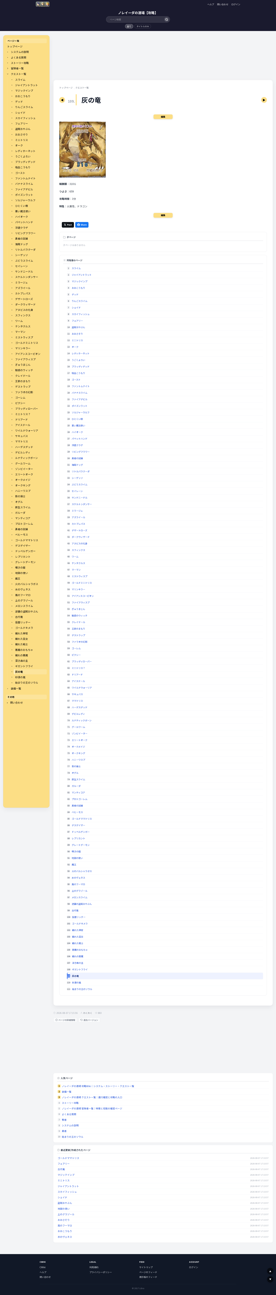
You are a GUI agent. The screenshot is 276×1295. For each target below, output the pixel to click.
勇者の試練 (21, 238)
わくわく (87, 1012)
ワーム (19, 321)
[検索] (166, 19)
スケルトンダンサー (26, 277)
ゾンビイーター (24, 469)
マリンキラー (23, 348)
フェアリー (21, 123)
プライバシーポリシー (100, 1272)
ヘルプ (210, 4)
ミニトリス (21, 140)
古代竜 (19, 617)
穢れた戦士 (21, 644)
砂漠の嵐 (20, 677)
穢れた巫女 (21, 639)
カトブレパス (23, 293)
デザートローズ (24, 299)
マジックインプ (24, 90)
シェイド (20, 112)
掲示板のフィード (148, 1277)
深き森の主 (21, 661)
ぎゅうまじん (23, 365)
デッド (19, 101)
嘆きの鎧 (20, 567)
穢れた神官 (21, 633)
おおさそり (21, 134)
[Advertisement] (26, 757)
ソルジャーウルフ (25, 200)
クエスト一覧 (18, 74)
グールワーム (23, 463)
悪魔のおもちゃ (24, 650)
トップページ (15, 46)
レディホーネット (25, 151)
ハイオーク (21, 216)
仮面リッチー (23, 622)
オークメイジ (22, 480)
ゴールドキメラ (24, 628)
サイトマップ (146, 1267)
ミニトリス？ (23, 414)
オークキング (23, 485)
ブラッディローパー (26, 408)
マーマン (20, 332)
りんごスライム (24, 107)
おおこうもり (23, 96)
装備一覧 (16, 688)
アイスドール (22, 425)
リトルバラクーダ (25, 249)
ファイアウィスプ (25, 359)
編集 (163, 116)
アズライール (23, 288)
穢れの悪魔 (21, 655)
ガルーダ (20, 513)
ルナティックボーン (26, 458)
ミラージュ (21, 282)
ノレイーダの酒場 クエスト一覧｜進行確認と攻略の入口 (92, 1097)
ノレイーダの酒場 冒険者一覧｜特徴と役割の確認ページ (92, 1108)
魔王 (17, 578)
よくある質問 (18, 57)
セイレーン (21, 266)
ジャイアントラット (26, 85)
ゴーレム (20, 397)
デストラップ (23, 386)
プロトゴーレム (24, 524)
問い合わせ (222, 4)
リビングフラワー (25, 233)
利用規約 (93, 1267)
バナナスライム (24, 184)
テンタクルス (23, 326)
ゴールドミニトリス (26, 343)
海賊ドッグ (21, 244)
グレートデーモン (25, 562)
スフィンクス (23, 315)
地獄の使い (21, 573)
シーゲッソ (21, 255)
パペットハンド (24, 222)
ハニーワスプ (23, 491)
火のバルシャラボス (26, 584)
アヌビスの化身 (24, 310)
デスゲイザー (23, 545)
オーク (19, 145)
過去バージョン (91, 1020)
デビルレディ (22, 452)
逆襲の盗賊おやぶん (26, 611)
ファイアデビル (24, 189)
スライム (20, 80)
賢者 (64, 1119)
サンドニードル (24, 271)
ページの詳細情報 (66, 1020)
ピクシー (20, 403)
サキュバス (21, 436)
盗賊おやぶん (23, 129)
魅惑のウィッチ (24, 370)
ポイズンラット (24, 195)
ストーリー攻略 (20, 63)
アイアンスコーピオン (27, 354)
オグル (19, 502)
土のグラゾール (24, 600)
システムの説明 (20, 52)
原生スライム (23, 507)
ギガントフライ (24, 666)
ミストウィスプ (24, 337)
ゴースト (20, 173)
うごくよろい (23, 156)
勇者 (64, 1131)
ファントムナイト (25, 178)
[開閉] (7, 68)
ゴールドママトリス (26, 540)
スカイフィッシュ (25, 118)
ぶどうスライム (24, 260)
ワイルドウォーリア (26, 430)
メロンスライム (24, 606)
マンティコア (22, 518)
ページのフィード (148, 1272)
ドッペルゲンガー (25, 551)
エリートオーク (24, 474)
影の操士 (20, 496)
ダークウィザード (25, 304)
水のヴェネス (23, 589)
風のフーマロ (23, 595)
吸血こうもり (23, 167)
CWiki (43, 1267)
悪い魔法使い (23, 211)
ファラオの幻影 (24, 392)
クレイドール (23, 376)
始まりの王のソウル (26, 682)
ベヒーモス (21, 534)
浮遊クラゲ (21, 228)
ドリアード (21, 419)
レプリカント (23, 556)
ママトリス (21, 441)
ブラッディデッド (25, 162)
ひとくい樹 (21, 206)
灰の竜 (19, 672)
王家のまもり (23, 381)
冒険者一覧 (17, 68)
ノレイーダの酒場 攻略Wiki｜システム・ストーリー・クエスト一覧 (98, 1086)
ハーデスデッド (24, 447)
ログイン (235, 4)
